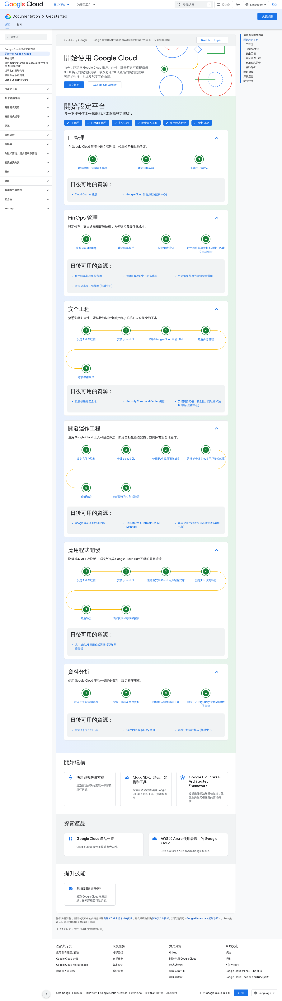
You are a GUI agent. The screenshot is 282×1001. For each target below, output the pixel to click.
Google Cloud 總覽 (105, 85)
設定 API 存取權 (86, 339)
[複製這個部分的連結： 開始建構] (91, 762)
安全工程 (123, 122)
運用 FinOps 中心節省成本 (141, 275)
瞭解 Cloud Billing (86, 247)
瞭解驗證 (86, 496)
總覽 (7, 24)
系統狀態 (118, 970)
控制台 (226, 4)
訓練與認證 (176, 977)
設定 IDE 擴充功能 (205, 580)
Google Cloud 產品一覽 (95, 839)
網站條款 (91, 992)
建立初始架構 (146, 168)
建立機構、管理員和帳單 (93, 168)
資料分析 (203, 122)
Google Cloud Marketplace (72, 964)
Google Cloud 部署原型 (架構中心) (146, 194)
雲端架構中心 (177, 970)
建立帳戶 (74, 85)
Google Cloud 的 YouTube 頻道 (244, 970)
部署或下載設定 (199, 168)
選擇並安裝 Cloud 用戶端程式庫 (206, 458)
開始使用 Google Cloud (182, 958)
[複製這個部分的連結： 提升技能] (91, 873)
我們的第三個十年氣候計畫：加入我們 (154, 992)
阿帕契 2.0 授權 (160, 918)
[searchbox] (26, 37)
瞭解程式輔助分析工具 (166, 701)
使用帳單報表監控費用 (88, 275)
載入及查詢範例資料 (86, 701)
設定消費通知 (166, 247)
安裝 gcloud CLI (126, 339)
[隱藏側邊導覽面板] (46, 994)
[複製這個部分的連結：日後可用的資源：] (117, 185)
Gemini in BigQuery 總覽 (140, 729)
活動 (228, 958)
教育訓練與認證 (89, 888)
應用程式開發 (178, 122)
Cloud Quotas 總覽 (86, 194)
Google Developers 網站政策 (202, 918)
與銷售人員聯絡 (65, 970)
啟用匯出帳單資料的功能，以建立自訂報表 (206, 249)
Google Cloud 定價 (67, 958)
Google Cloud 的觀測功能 (90, 523)
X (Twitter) (232, 964)
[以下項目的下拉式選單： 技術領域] (69, 4)
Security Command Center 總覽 (145, 401)
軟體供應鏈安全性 (85, 401)
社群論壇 (118, 952)
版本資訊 (118, 964)
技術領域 (59, 4)
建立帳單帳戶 (126, 247)
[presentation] (146, 762)
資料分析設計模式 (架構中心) (195, 729)
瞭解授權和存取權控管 (126, 496)
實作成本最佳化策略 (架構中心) (93, 285)
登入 (274, 4)
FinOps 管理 (98, 122)
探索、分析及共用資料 (126, 701)
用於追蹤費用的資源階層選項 (195, 275)
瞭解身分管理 (206, 339)
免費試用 (267, 16)
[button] (22, 89)
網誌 (228, 952)
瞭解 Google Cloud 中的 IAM (166, 339)
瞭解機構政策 (86, 377)
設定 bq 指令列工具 (86, 729)
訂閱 (241, 993)
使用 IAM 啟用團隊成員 (166, 458)
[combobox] (194, 4)
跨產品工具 (84, 4)
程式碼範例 (176, 964)
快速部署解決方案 (90, 777)
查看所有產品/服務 (67, 952)
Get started (56, 16)
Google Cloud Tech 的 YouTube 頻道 (247, 977)
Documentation (26, 16)
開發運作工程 (149, 122)
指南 (19, 24)
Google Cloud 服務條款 (114, 992)
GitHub (173, 952)
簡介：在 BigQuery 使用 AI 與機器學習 (206, 703)
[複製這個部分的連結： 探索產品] (91, 824)
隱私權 (78, 992)
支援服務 (118, 958)
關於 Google (63, 992)
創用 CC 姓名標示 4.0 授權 (118, 918)
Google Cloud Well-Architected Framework (205, 781)
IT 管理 (75, 122)
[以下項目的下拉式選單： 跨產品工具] (95, 4)
